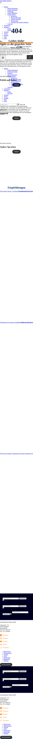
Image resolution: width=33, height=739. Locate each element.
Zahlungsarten (7, 653)
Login (5, 38)
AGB (5, 656)
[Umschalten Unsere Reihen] (30, 76)
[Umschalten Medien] (30, 68)
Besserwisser (14, 21)
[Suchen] (1, 44)
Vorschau (10, 24)
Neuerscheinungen (12, 8)
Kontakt (6, 35)
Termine (6, 32)
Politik (9, 29)
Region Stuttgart (7, 612)
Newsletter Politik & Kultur (10, 597)
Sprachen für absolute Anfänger (20, 22)
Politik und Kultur (12, 10)
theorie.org (14, 16)
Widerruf (6, 661)
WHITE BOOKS (16, 19)
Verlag (5, 33)
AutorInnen (7, 25)
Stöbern (16, 118)
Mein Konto (7, 651)
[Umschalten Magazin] (30, 90)
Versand (6, 654)
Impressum (7, 659)
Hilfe (5, 37)
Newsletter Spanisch (8, 604)
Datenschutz (7, 657)
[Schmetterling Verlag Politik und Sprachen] (16, 3)
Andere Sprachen (12, 13)
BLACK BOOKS (16, 17)
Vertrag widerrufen (6, 664)
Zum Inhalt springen (5, 0)
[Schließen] (3, 57)
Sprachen (10, 30)
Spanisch (9, 11)
